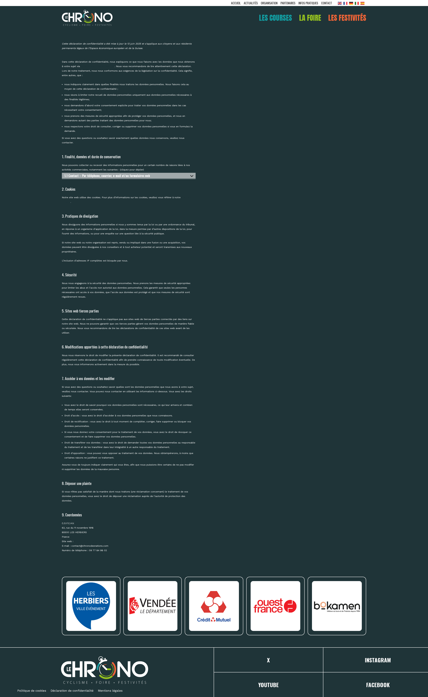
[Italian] (357, 3)
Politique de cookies (31, 690)
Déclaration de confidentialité (72, 690)
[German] (352, 3)
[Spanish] (363, 3)
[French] (346, 3)
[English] (340, 3)
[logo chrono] (87, 18)
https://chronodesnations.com (98, 66)
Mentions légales (110, 690)
